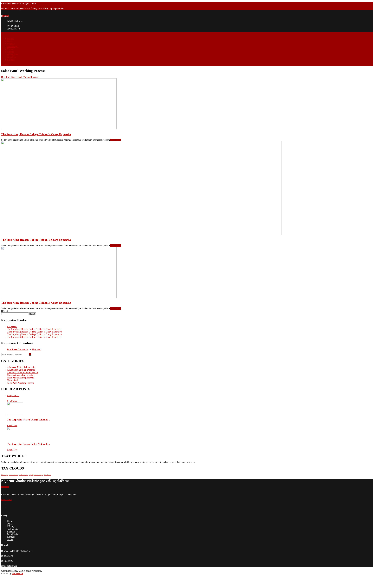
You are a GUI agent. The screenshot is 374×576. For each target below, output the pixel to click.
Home (10, 521)
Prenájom (11, 57)
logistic (31, 475)
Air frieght (4, 475)
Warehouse (47, 475)
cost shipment (13, 475)
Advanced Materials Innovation (21, 367)
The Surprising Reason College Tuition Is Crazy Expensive (36, 134)
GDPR (10, 539)
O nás (9, 41)
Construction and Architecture (21, 375)
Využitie (11, 44)
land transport (23, 475)
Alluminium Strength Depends (21, 370)
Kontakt (5, 16)
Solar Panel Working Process (20, 383)
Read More (115, 140)
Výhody (11, 49)
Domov (10, 38)
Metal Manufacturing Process (20, 377)
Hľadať (4, 311)
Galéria (10, 51)
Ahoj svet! (12, 326)
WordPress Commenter (17, 349)
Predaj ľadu (12, 54)
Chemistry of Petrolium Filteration (22, 372)
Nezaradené (12, 380)
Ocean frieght (38, 475)
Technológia (12, 46)
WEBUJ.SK (17, 573)
